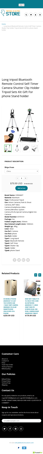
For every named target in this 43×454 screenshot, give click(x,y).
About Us (5, 359)
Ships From (9, 167)
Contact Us (5, 361)
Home (4, 24)
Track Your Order (7, 365)
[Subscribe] (38, 421)
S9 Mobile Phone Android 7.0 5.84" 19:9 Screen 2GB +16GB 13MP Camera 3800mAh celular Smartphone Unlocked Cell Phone (10, 306)
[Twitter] (4, 428)
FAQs (3, 363)
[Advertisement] (21, 54)
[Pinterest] (15, 428)
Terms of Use (6, 383)
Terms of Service (7, 367)
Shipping (4, 385)
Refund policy (6, 369)
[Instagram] (21, 428)
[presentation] (35, 275)
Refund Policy (6, 379)
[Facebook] (10, 428)
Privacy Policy (6, 381)
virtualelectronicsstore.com (24, 443)
